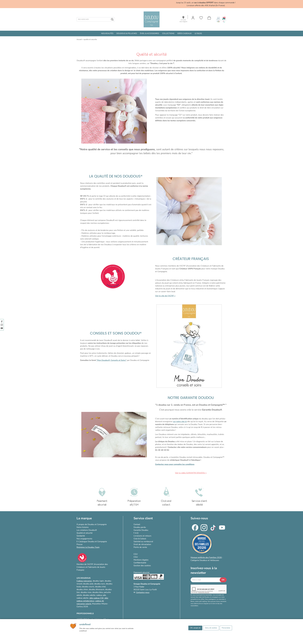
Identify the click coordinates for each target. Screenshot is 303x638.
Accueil (79, 39)
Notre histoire (83, 527)
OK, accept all (195, 628)
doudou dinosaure (96, 589)
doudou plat (88, 583)
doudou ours (99, 583)
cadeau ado (101, 595)
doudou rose (86, 592)
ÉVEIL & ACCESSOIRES (149, 33)
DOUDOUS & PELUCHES (126, 33)
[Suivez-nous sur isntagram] (2, 324)
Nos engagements (84, 538)
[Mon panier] (209, 18)
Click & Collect (140, 538)
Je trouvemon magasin (183, 20)
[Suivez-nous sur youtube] (2, 328)
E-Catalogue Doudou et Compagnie (92, 541)
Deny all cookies (211, 628)
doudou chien (82, 589)
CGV (136, 554)
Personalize (226, 628)
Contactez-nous (142, 592)
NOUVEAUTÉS (107, 33)
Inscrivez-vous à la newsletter (204, 570)
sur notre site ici (180, 421)
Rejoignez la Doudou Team (88, 547)
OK (223, 580)
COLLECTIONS (168, 33)
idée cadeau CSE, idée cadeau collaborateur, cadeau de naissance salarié (92, 601)
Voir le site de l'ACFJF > (165, 295)
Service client (143, 518)
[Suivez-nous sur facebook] (2, 321)
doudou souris (88, 586)
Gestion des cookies (142, 565)
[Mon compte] (193, 18)
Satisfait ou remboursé (143, 541)
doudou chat (100, 586)
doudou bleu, (98, 592)
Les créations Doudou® (87, 530)
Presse (80, 544)
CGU (136, 557)
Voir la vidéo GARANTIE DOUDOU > (191, 473)
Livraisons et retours (142, 536)
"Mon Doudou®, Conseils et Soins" (111, 360)
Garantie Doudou (141, 530)
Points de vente (140, 547)
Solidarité (81, 536)
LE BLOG (198, 33)
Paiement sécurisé (141, 572)
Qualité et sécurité (85, 533)
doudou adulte (89, 595)
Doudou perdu (140, 527)
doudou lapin (98, 581)
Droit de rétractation (142, 544)
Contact (137, 524)
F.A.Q (136, 533)
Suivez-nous (199, 518)
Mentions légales (141, 560)
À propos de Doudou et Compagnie (92, 524)
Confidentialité (140, 562)
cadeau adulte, (83, 598)
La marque (84, 518)
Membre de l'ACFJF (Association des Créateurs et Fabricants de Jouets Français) (92, 567)
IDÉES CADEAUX (184, 33)
